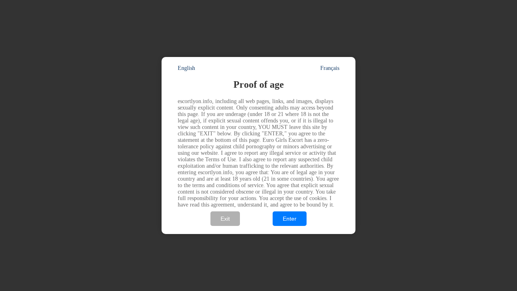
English (186, 68)
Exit (225, 218)
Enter (289, 218)
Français (329, 68)
